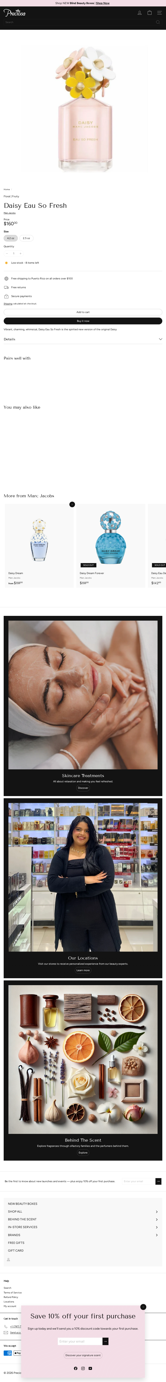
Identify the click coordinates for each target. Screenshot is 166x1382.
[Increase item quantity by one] (20, 253)
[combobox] (83, 22)
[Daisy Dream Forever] (110, 545)
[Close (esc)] (143, 1307)
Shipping (8, 303)
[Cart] (150, 12)
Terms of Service (13, 1292)
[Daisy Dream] (39, 545)
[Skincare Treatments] (83, 695)
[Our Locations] (83, 877)
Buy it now (83, 320)
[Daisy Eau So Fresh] (83, 379)
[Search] (158, 22)
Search (7, 1288)
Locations (9, 1301)
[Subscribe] (105, 1341)
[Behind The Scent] (83, 1059)
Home (7, 189)
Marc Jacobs (40, 495)
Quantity (9, 246)
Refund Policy (11, 1297)
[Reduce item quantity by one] (7, 253)
